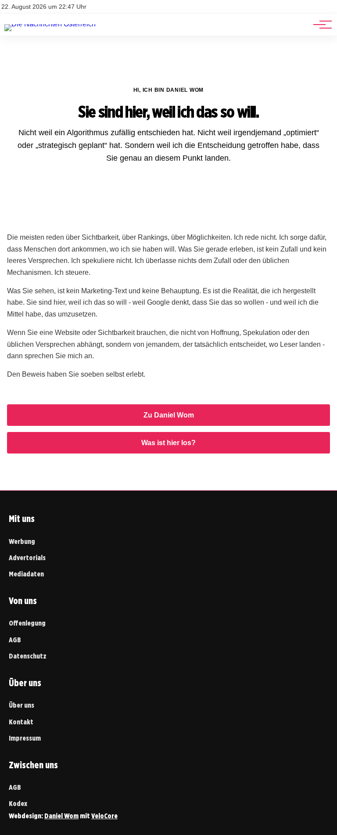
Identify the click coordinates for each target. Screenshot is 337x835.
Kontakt (21, 722)
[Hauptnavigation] (319, 25)
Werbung (22, 541)
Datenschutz (28, 656)
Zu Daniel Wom (168, 415)
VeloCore (104, 816)
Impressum (25, 738)
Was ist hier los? (168, 442)
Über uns (21, 705)
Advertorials (27, 558)
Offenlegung (27, 623)
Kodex (18, 803)
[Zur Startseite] (50, 24)
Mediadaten (26, 574)
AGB (15, 640)
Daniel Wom (61, 816)
